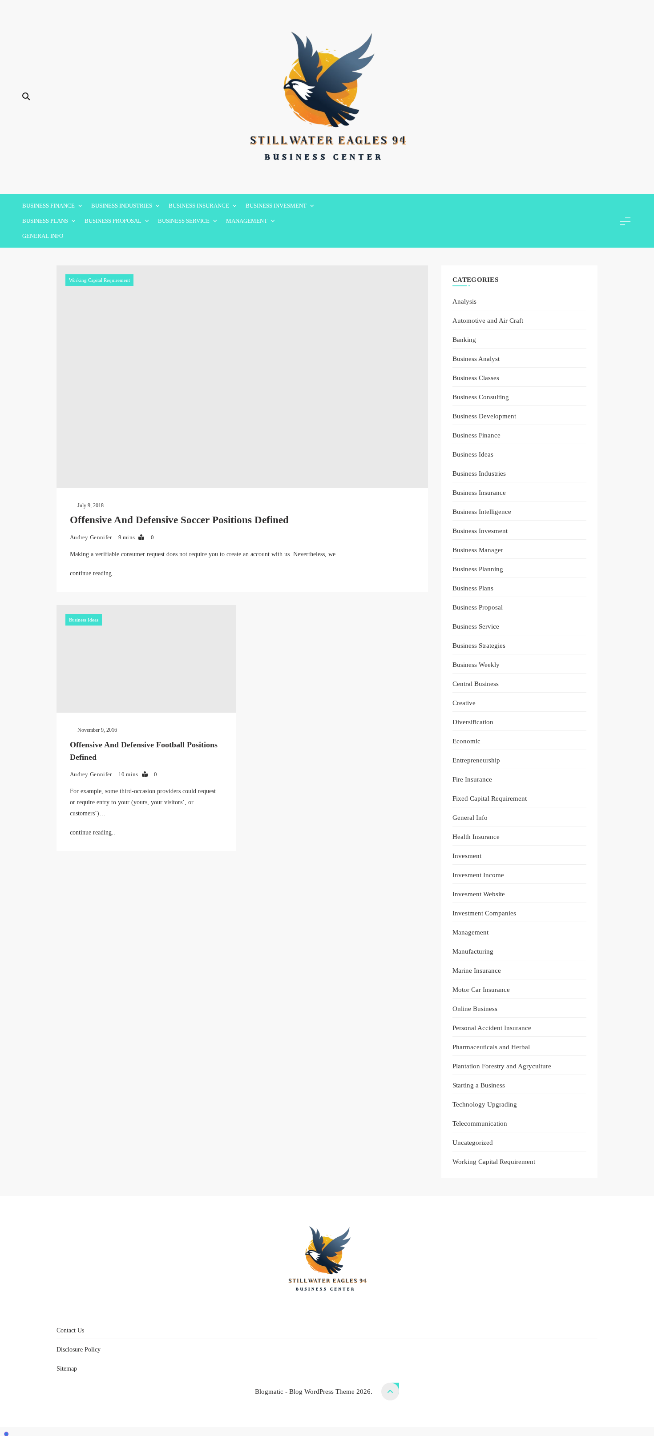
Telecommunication (479, 1123)
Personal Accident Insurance (491, 1027)
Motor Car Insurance (481, 989)
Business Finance (48, 205)
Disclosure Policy (332, 1311)
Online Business (474, 1008)
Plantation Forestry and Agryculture (501, 1066)
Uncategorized (472, 1142)
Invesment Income (478, 874)
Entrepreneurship (476, 760)
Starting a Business (478, 1085)
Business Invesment (276, 205)
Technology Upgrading (484, 1104)
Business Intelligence (481, 511)
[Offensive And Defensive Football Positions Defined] (146, 659)
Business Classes (475, 377)
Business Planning (477, 569)
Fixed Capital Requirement (489, 798)
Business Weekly (476, 664)
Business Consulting (480, 397)
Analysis (464, 301)
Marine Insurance (476, 970)
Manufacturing (472, 951)
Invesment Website (478, 894)
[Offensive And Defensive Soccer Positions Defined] (242, 376)
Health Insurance (476, 836)
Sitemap (382, 1311)
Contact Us (277, 1311)
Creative (464, 702)
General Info (42, 236)
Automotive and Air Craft (487, 320)
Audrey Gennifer (91, 537)
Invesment (466, 855)
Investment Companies (484, 913)
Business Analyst (476, 358)
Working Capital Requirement (99, 280)
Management (246, 220)
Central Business (475, 683)
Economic (466, 741)
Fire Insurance (472, 779)
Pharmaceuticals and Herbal (491, 1047)
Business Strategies (478, 645)
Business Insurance (199, 205)
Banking (464, 339)
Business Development (484, 416)
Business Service (184, 220)
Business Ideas (83, 619)
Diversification (472, 722)
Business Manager (477, 550)
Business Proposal (113, 220)
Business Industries (121, 205)
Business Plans (45, 220)
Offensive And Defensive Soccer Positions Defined (179, 519)
